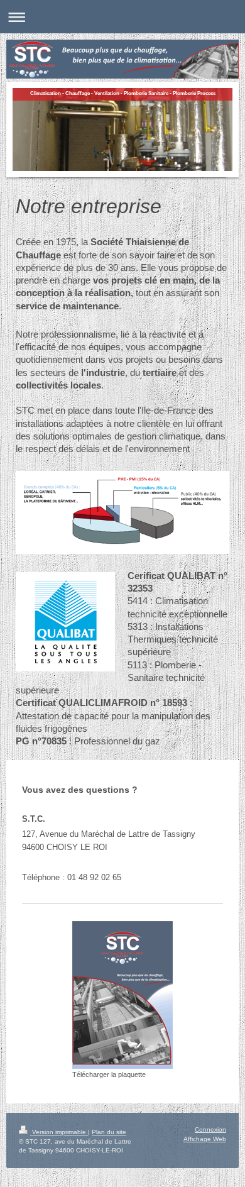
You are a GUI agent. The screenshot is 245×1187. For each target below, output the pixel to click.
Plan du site (109, 1132)
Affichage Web (204, 1138)
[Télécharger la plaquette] (122, 995)
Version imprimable (59, 1132)
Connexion (210, 1129)
